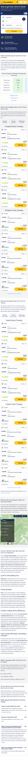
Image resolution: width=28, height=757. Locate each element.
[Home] (8, 2)
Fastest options (14, 98)
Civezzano (18, 644)
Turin (17, 516)
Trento (24, 516)
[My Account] (17, 2)
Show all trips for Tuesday (15, 293)
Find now (20, 145)
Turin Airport (9, 646)
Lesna (11, 644)
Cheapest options (14, 95)
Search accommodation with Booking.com (12, 28)
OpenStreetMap (21, 544)
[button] (19, 514)
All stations (14, 100)
